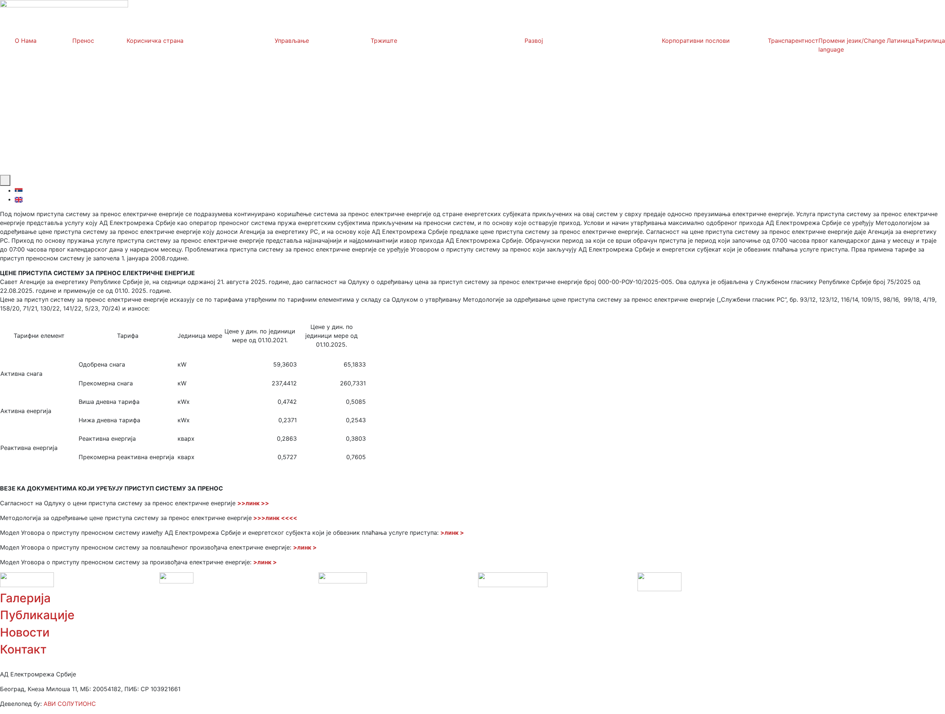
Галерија (25, 598)
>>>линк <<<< (275, 517)
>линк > (452, 532)
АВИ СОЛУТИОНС (70, 703)
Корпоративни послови (696, 40)
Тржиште (384, 40)
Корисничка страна (155, 40)
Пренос (83, 40)
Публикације (37, 615)
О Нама (26, 40)
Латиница (901, 40)
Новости (24, 632)
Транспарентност (793, 40)
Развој (534, 40)
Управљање (292, 40)
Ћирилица (930, 40)
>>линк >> (253, 503)
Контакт (23, 649)
